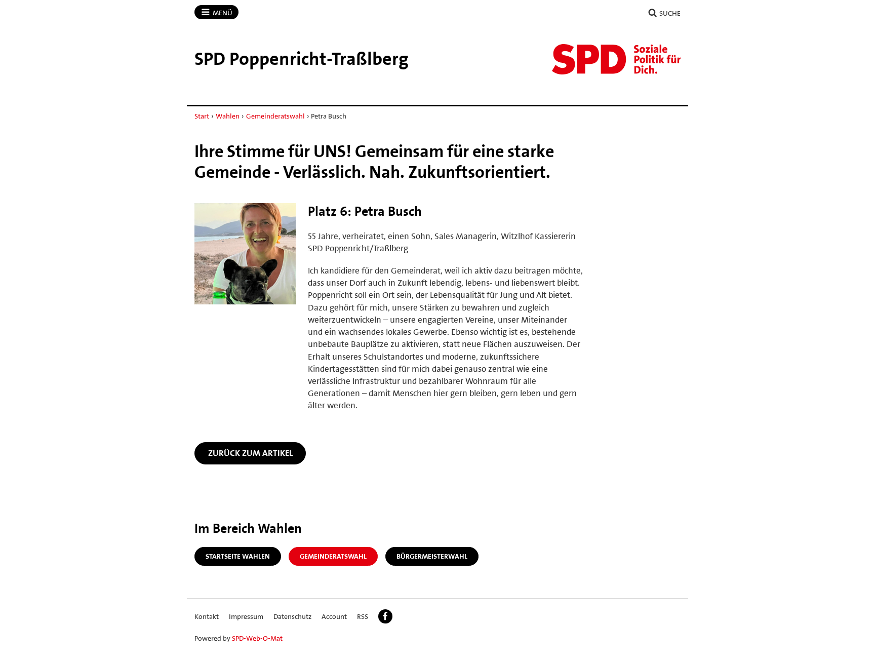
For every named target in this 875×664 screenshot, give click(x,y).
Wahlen (228, 116)
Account (334, 616)
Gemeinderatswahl (275, 116)
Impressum (246, 616)
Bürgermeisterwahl (431, 556)
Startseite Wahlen (238, 556)
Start (201, 116)
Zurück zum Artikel (250, 452)
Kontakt (206, 616)
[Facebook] (385, 616)
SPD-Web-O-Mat (257, 638)
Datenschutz (292, 616)
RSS (362, 616)
